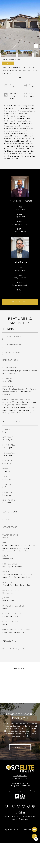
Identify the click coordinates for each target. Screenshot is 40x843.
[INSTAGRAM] (12, 806)
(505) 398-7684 (20, 217)
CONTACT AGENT (20, 302)
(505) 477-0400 (20, 776)
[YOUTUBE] (23, 806)
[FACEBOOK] (7, 806)
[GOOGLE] (28, 806)
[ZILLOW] (33, 806)
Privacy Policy (29, 830)
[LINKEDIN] (18, 806)
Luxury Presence (20, 819)
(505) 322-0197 (20, 278)
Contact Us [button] (20, 747)
